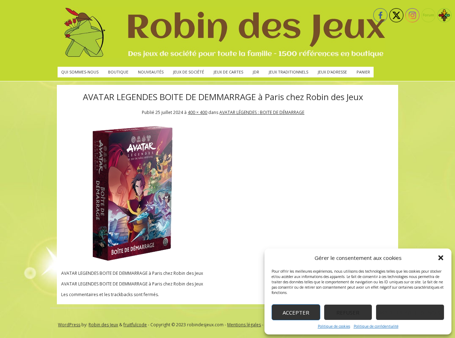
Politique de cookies (334, 326)
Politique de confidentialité (376, 326)
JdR (256, 72)
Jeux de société (188, 72)
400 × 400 (197, 112)
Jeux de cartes (228, 72)
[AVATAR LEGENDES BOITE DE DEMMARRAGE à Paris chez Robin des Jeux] (132, 263)
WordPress (69, 325)
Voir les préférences (410, 312)
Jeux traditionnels (288, 72)
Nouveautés (151, 72)
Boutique (118, 72)
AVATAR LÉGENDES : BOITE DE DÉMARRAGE (261, 112)
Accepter (296, 312)
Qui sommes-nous (79, 72)
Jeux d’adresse (332, 72)
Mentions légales (244, 325)
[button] (440, 257)
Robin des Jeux (103, 325)
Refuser (347, 312)
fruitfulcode (135, 325)
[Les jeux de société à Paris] (223, 33)
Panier (363, 72)
